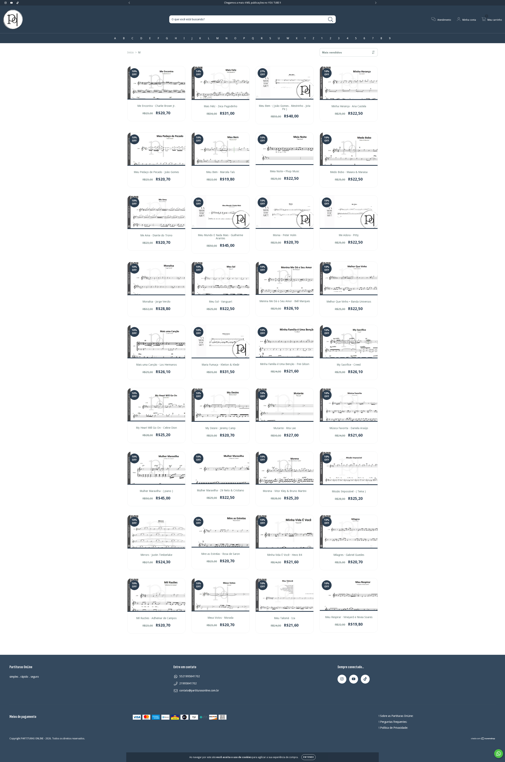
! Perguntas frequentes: (393, 721)
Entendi (308, 757)
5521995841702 (189, 676)
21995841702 (188, 683)
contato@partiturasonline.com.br (199, 690)
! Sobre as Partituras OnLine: (396, 715)
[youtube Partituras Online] (12, 2)
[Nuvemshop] (483, 739)
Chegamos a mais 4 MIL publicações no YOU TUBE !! (252, 2)
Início (130, 52)
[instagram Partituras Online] (6, 2)
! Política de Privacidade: (393, 727)
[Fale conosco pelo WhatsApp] (498, 753)
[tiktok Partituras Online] (17, 2)
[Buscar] (330, 19)
